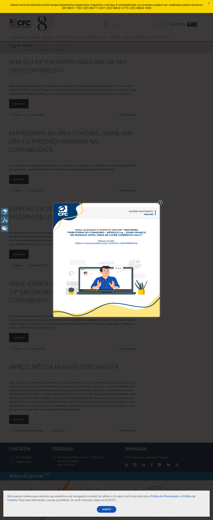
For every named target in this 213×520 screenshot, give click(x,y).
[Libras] (4, 211)
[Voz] (4, 220)
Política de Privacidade (164, 496)
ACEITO (106, 509)
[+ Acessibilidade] (4, 228)
